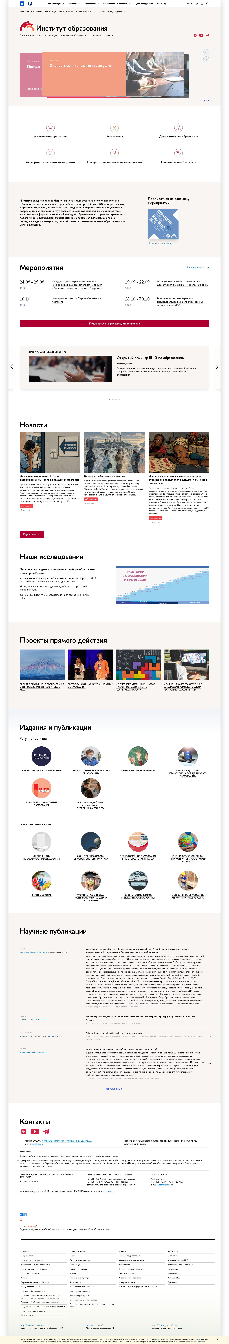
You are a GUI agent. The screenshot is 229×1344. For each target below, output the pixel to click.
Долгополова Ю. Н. (29, 952)
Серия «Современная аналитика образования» (91, 772)
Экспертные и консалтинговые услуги (50, 162)
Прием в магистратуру (79, 1277)
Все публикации (114, 1089)
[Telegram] (25, 1214)
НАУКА (122, 1251)
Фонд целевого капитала (31, 1286)
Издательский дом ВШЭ (178, 1260)
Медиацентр (173, 1273)
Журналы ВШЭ (174, 1277)
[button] (109, 399)
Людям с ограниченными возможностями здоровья (43, 1306)
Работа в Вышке (27, 1315)
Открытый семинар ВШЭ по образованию (150, 357)
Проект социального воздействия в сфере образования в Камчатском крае (42, 687)
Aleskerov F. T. (26, 1036)
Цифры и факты (27, 1255)
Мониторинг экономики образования (41, 804)
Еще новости (31, 534)
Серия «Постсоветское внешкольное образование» (138, 896)
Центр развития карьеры (80, 1291)
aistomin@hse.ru (165, 1184)
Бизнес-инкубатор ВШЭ (80, 1295)
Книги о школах (42, 894)
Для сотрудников (144, 3)
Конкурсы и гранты (127, 1282)
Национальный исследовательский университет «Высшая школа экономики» (58, 11)
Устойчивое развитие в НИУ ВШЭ (35, 1264)
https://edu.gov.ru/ (94, 1325)
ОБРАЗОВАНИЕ (77, 1251)
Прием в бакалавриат (79, 1269)
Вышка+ (73, 1273)
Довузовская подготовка (81, 1260)
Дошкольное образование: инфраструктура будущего (188, 896)
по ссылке (108, 1191)
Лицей (72, 1255)
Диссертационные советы (130, 1269)
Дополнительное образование (178, 136)
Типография (173, 1269)
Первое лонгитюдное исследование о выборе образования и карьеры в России (57, 571)
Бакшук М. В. (44, 1052)
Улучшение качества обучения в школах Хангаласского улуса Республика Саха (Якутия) (183, 687)
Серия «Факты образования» (138, 770)
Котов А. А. (44, 952)
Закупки (24, 1277)
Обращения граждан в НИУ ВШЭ (35, 1282)
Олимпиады (75, 1264)
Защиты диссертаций (128, 1273)
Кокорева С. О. (26, 1020)
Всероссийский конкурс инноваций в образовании (90, 685)
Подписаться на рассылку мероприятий (168, 200)
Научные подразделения (113, 11)
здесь (158, 1339)
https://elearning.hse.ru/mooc (164, 1325)
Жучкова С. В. (40, 1020)
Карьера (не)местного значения (104, 476)
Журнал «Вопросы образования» (41, 770)
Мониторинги (125, 1264)
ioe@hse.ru (37, 1144)
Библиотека (173, 1255)
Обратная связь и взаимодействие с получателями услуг (92, 1305)
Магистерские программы (50, 136)
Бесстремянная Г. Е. (28, 1052)
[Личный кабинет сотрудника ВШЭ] (202, 4)
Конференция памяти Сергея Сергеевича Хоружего (76, 300)
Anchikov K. (53, 1036)
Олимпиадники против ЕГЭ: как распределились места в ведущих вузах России (50, 478)
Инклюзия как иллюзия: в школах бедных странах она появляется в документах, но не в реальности (178, 479)
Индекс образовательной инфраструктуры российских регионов (188, 859)
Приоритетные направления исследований (114, 162)
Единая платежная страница (33, 1311)
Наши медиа (163, 3)
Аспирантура (114, 136)
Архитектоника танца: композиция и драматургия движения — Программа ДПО (182, 283)
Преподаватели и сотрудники (34, 1269)
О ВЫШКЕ (26, 1251)
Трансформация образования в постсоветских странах (138, 857)
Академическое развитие (130, 1277)
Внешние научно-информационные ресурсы (138, 1286)
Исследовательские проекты (131, 1260)
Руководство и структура (32, 1260)
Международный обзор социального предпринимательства (90, 805)
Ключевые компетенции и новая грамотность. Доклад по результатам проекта (135, 687)
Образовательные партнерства (83, 1299)
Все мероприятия (195, 267)
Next (206, 59)
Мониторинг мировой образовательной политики (90, 857)
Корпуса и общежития (30, 1273)
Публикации (173, 1282)
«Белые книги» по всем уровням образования (41, 857)
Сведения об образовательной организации (40, 1302)
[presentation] (11, 366)
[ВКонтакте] (21, 1214)
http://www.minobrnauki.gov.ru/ (34, 1325)
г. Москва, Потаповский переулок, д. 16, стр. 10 (67, 1140)
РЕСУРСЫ (173, 1251)
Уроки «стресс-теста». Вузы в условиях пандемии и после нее (90, 897)
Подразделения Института (178, 162)
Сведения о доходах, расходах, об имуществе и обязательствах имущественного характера (42, 1296)
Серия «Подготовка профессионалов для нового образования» (188, 773)
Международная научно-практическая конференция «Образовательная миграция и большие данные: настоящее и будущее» (77, 284)
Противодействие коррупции (34, 1291)
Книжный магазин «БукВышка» (180, 1264)
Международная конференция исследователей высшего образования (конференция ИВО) (180, 301)
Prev (206, 52)
